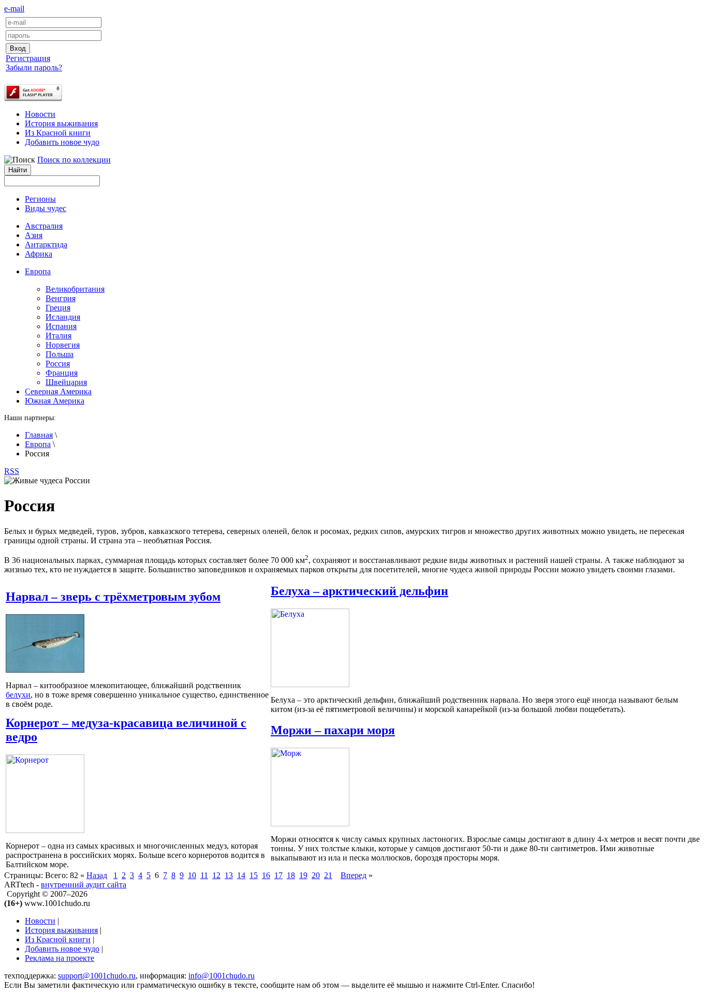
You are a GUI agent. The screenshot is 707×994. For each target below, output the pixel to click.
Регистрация (28, 58)
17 (278, 875)
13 (229, 875)
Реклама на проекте (59, 958)
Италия (58, 335)
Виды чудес (45, 208)
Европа (38, 444)
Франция (62, 372)
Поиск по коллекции (74, 159)
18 (291, 875)
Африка (38, 253)
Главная (39, 435)
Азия (33, 235)
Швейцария (66, 382)
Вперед (353, 875)
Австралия (44, 225)
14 (241, 875)
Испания (61, 326)
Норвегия (63, 344)
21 (328, 875)
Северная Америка (58, 391)
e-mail (14, 8)
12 (216, 875)
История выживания (61, 123)
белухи (18, 694)
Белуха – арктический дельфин (359, 591)
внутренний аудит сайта (83, 884)
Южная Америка (54, 400)
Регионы (40, 199)
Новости (40, 114)
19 (303, 875)
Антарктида (46, 244)
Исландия (63, 317)
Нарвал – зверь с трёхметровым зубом (113, 596)
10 (192, 875)
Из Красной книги (58, 132)
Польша (59, 354)
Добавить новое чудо (62, 142)
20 (316, 875)
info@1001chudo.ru (221, 975)
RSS (11, 471)
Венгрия (61, 298)
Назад (96, 875)
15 (253, 875)
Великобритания (75, 289)
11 (204, 875)
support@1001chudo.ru (97, 975)
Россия (58, 363)
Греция (58, 307)
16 (266, 875)
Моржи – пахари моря (333, 730)
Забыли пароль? (34, 67)
